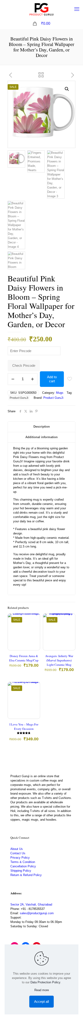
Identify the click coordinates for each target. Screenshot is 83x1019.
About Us (16, 849)
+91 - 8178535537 (33, 909)
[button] (67, 89)
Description (41, 426)
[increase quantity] (32, 379)
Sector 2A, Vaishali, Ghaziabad (31, 904)
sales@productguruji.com (37, 913)
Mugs (59, 392)
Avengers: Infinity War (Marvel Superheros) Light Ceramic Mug (59, 660)
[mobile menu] (77, 9)
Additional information (41, 437)
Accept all (41, 1001)
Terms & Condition (22, 862)
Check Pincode (23, 365)
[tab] (41, 427)
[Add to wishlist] (35, 632)
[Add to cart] (35, 619)
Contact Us (17, 853)
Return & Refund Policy (26, 875)
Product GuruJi (19, 397)
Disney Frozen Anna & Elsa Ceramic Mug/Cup (24, 658)
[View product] (35, 625)
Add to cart (52, 379)
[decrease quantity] (13, 379)
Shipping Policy (20, 870)
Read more (41, 990)
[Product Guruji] (41, 9)
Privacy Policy (20, 857)
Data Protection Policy (45, 982)
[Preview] (35, 639)
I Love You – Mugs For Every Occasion (23, 726)
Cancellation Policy (23, 866)
